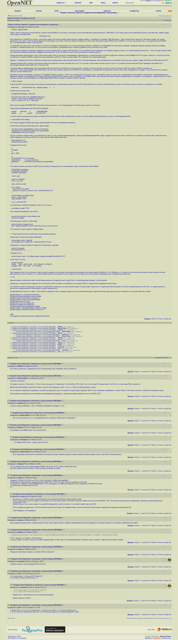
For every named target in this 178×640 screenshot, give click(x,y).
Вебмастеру (166, 638)
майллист (107, 11)
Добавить (148, 638)
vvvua (64, 341)
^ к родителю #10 (145, 513)
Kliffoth (60, 327)
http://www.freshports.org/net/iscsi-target (25, 306)
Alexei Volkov (62, 328)
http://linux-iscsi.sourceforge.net (23, 303)
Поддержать (157, 638)
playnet (60, 344)
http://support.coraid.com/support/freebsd (26, 299)
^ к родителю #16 (145, 600)
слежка (158, 11)
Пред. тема (162, 618)
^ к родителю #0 (145, 371)
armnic (60, 339)
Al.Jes (60, 345)
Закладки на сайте (14, 636)
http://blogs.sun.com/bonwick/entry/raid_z (26, 294)
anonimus (65, 334)
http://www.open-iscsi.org (20, 301)
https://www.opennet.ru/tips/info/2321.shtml (35, 316)
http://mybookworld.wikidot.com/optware (25, 298)
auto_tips (21, 27)
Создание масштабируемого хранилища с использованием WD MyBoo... (34, 327)
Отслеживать (167, 20)
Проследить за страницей (17, 638)
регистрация (157, 0)
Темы (157, 618)
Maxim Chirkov (165, 636)
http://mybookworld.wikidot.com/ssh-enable (26, 296)
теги (132, 3)
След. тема (168, 618)
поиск (56, 11)
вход (152, 0)
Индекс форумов (150, 618)
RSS (170, 357)
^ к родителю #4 (145, 421)
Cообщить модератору (164, 319)
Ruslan (60, 333)
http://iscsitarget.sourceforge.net (23, 304)
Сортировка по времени (161, 357)
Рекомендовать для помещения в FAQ (136, 618)
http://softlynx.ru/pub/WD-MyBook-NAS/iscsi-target (29, 308)
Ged (59, 348)
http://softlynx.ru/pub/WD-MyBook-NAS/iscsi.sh (28, 309)
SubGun (60, 330)
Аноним (60, 337)
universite (61, 347)
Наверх (154, 371)
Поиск (128, 3)
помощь (39, 11)
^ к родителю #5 (145, 445)
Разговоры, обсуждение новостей (23, 18)
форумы (18, 11)
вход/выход (134, 11)
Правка (154, 319)
